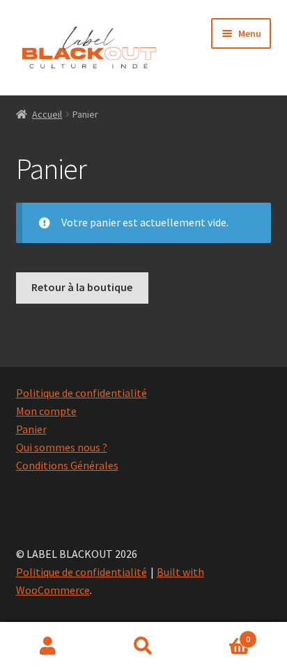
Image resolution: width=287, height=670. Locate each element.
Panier (31, 429)
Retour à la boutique (81, 287)
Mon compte (46, 411)
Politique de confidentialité (81, 393)
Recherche (143, 646)
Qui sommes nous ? (61, 447)
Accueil (47, 114)
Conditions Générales (67, 465)
